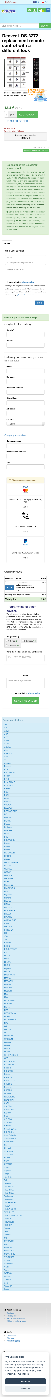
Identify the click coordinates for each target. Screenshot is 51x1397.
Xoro (6, 1283)
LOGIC (7, 965)
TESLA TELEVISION (13, 1215)
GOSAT (7, 872)
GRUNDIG (8, 878)
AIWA (6, 740)
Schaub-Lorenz (10, 1129)
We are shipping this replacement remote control (36, 90)
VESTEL (7, 1260)
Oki (5, 1032)
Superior (7, 1170)
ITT (5, 933)
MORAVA (8, 1003)
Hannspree (8, 885)
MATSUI (7, 984)
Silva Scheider (10, 1135)
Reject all (25, 1388)
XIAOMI (7, 1279)
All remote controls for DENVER (36, 150)
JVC (6, 939)
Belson (7, 776)
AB (5, 727)
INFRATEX (8, 930)
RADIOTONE (9, 1097)
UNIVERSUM (9, 1254)
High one (7, 894)
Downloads (11, 1335)
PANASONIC (9, 1065)
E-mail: (10, 330)
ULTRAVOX (9, 1241)
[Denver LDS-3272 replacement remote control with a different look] (15, 72)
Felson (7, 849)
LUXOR (7, 971)
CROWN (7, 805)
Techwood (8, 1199)
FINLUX (7, 856)
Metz (6, 994)
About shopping (13, 1340)
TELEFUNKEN (10, 1202)
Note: (25, 675)
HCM (6, 891)
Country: (11, 419)
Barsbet (7, 766)
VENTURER (9, 1257)
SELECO (8, 1119)
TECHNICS (9, 1186)
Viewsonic (8, 1263)
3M (5, 724)
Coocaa (7, 801)
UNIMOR (8, 1247)
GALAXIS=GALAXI (12, 862)
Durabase (8, 830)
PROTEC (8, 1090)
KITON (7, 946)
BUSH (6, 795)
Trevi (6, 1231)
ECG (6, 837)
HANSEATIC (9, 888)
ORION (7, 1048)
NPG (6, 1023)
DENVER (8, 821)
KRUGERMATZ (10, 949)
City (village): (13, 398)
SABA (6, 1103)
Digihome (8, 827)
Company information (15, 435)
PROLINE (8, 1084)
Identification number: (16, 451)
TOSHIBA (8, 1225)
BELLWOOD (9, 773)
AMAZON (8, 753)
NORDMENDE (10, 1019)
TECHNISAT (9, 1193)
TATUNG (7, 1177)
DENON (7, 817)
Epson (6, 843)
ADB (6, 734)
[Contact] (29, 10)
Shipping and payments (16, 1321)
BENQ (6, 779)
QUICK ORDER (18, 121)
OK (5, 1026)
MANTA (7, 978)
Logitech (7, 968)
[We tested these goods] (40, 97)
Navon (6, 1007)
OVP (6, 1058)
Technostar (8, 1196)
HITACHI (7, 904)
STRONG (8, 1164)
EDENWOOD (9, 840)
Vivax (6, 1267)
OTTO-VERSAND (11, 1055)
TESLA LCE (9, 1212)
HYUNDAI (8, 917)
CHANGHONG (10, 920)
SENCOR (8, 1122)
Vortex (6, 1270)
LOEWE (7, 962)
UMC (6, 1244)
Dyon (6, 833)
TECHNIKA (9, 1190)
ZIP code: (11, 408)
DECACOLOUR (10, 811)
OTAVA (7, 1052)
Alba (6, 750)
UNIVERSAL (9, 1251)
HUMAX (7, 914)
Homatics (8, 907)
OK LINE (8, 1029)
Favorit (7, 846)
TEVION (7, 1218)
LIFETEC (8, 955)
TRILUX (7, 1235)
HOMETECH (9, 910)
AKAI (6, 744)
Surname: (11, 377)
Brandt (7, 789)
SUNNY (7, 1167)
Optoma (7, 1042)
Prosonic (7, 1087)
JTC (6, 936)
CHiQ (6, 923)
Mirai (6, 997)
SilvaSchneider (10, 1138)
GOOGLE (8, 869)
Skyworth (8, 1148)
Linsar (6, 959)
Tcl (5, 1180)
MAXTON (8, 987)
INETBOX (8, 926)
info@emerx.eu (11, 2)
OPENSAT (8, 1036)
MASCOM (8, 981)
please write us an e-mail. (26, 295)
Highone (7, 898)
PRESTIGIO (9, 1081)
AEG (6, 737)
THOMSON (9, 1222)
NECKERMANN (10, 1013)
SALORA (8, 1106)
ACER (6, 731)
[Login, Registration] (34, 10)
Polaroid (7, 1074)
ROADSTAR (9, 1100)
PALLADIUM (9, 1061)
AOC (6, 760)
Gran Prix (8, 875)
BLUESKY (8, 785)
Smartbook (8, 1151)
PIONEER (8, 1071)
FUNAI (7, 859)
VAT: (8, 462)
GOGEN (7, 866)
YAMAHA (8, 1286)
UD (5, 1238)
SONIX (7, 1158)
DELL (6, 814)
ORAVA (7, 1045)
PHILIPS (7, 1068)
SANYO (7, 1113)
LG (5, 952)
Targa (6, 1174)
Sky (6, 1145)
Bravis (6, 792)
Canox (6, 798)
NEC (6, 1010)
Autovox (7, 763)
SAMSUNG (9, 1109)
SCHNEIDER (9, 1132)
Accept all (25, 1381)
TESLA (7, 1206)
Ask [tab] (8, 243)
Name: (10, 366)
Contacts (10, 1313)
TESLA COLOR (10, 1209)
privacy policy (28, 282)
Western (7, 1276)
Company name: (14, 441)
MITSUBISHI (9, 1000)
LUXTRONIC (9, 975)
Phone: (10, 340)
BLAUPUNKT (9, 782)
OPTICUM (8, 1039)
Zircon (6, 1289)
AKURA (7, 747)
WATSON (8, 1273)
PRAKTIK (8, 1077)
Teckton (7, 1183)
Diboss (7, 824)
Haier (6, 882)
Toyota (7, 1228)
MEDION (8, 991)
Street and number (15, 387)
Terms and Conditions (16, 1318)
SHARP (7, 1125)
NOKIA (7, 1016)
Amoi (6, 756)
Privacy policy (13, 1315)
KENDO (7, 943)
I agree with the (20, 282)
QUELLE (7, 1093)
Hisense (7, 901)
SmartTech (8, 1154)
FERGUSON (9, 853)
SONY (6, 1161)
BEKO (6, 769)
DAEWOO (8, 808)
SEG (6, 1116)
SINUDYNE (9, 1141)
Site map (10, 1338)
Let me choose (21, 1374)
